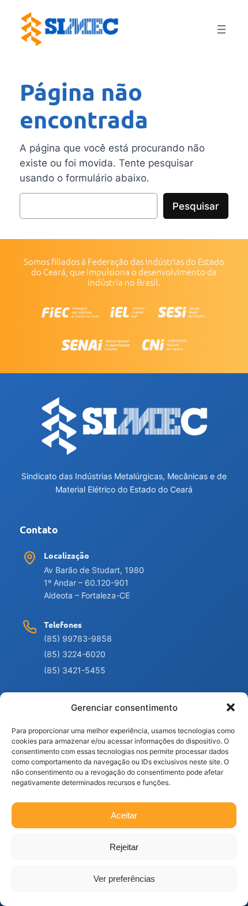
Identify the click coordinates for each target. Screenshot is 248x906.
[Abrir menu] (221, 29)
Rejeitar (124, 847)
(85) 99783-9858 (78, 638)
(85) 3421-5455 (75, 670)
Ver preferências (124, 879)
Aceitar (124, 815)
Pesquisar (195, 206)
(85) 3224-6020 (75, 654)
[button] (230, 707)
